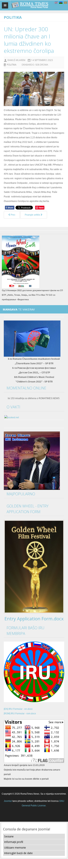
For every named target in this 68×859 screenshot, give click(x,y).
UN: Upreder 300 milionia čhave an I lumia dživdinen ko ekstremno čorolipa (29, 40)
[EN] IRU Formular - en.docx (18, 709)
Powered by (34, 815)
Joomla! (8, 801)
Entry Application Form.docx (34, 618)
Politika (11, 64)
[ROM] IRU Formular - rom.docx (20, 713)
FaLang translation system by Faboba (19, 224)
